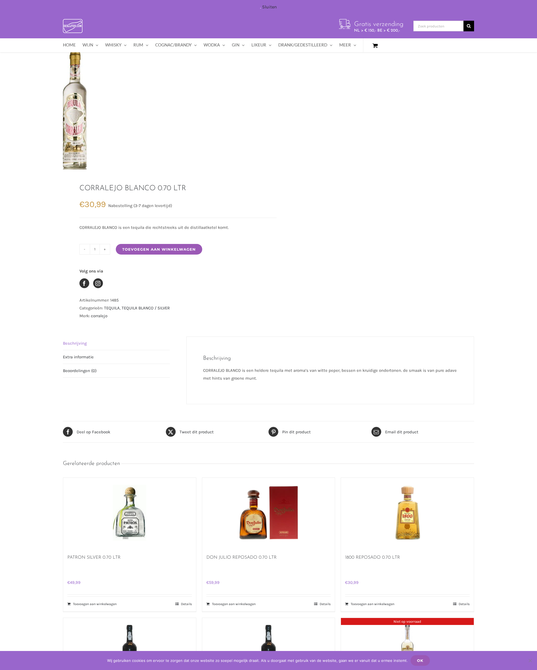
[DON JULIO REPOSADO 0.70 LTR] (268, 513)
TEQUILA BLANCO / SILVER (146, 308)
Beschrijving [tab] (75, 343)
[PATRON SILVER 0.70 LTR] (129, 513)
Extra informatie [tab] (78, 356)
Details (186, 604)
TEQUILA (112, 308)
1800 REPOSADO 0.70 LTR (372, 557)
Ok (420, 660)
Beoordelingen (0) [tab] (79, 370)
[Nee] (530, 660)
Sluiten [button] (269, 7)
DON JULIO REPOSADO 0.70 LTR (241, 557)
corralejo (99, 315)
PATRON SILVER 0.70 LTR (94, 557)
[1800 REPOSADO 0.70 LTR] (407, 513)
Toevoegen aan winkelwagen (159, 249)
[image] (161, 111)
